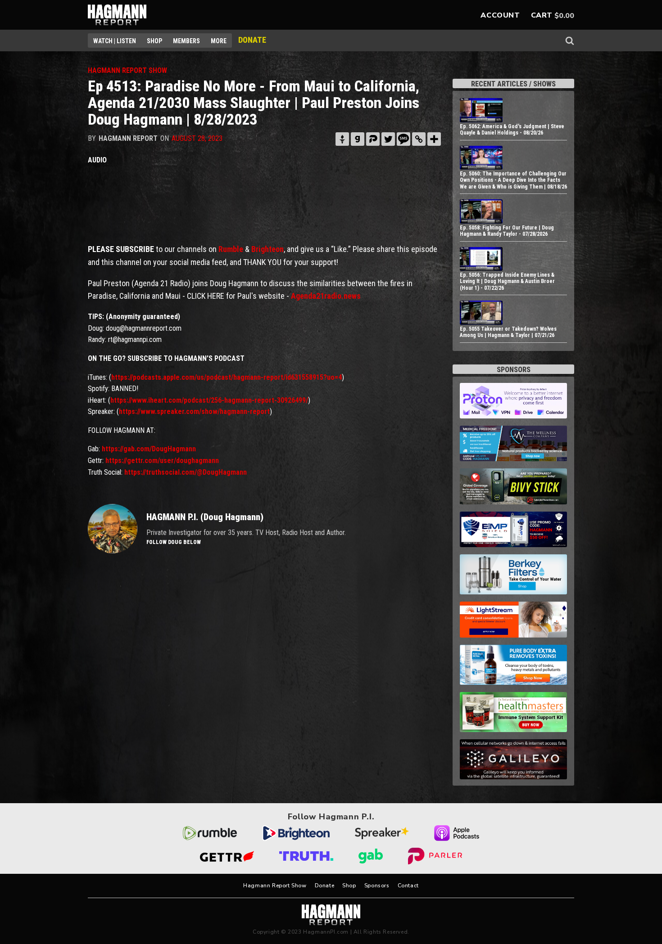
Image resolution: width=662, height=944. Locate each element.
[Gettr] (342, 139)
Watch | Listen (114, 41)
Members (186, 41)
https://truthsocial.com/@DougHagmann (185, 472)
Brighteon (267, 249)
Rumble (230, 249)
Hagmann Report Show (274, 885)
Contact (408, 885)
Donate (325, 885)
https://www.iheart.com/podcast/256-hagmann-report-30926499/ (209, 400)
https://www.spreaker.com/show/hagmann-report (194, 411)
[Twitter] (388, 139)
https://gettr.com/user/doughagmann (162, 460)
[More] (434, 139)
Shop (154, 41)
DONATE (252, 40)
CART (542, 15)
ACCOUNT (500, 15)
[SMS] (403, 139)
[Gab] (357, 139)
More (219, 41)
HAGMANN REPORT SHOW (127, 70)
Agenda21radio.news (326, 296)
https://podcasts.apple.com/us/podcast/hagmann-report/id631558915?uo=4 (226, 377)
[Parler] (373, 139)
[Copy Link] (419, 139)
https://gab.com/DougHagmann (149, 449)
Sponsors (377, 885)
